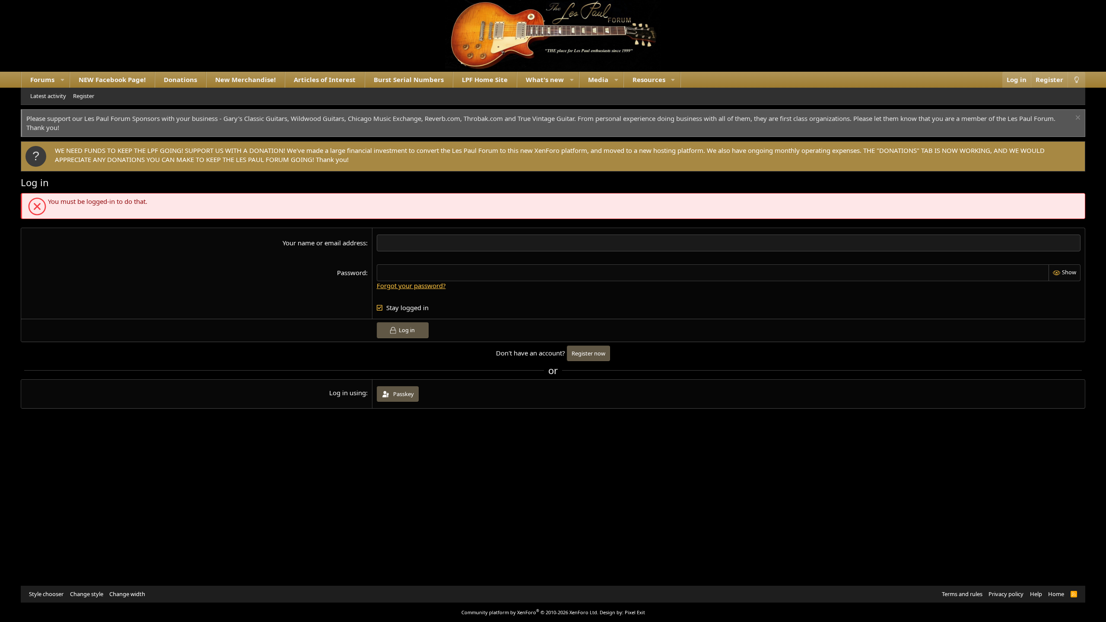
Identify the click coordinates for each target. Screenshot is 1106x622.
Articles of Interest (325, 79)
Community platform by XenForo (529, 612)
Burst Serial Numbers (409, 79)
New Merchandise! (245, 79)
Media (598, 79)
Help (1036, 594)
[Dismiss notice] (1077, 118)
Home (1056, 594)
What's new (545, 79)
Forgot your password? (411, 285)
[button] (62, 80)
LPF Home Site (485, 79)
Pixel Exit (635, 612)
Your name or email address (324, 242)
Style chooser (46, 594)
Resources (648, 79)
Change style (86, 594)
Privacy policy (1005, 594)
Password (351, 272)
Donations (180, 79)
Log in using (347, 392)
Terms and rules (962, 594)
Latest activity (48, 96)
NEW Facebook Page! (112, 79)
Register (83, 96)
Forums (42, 79)
